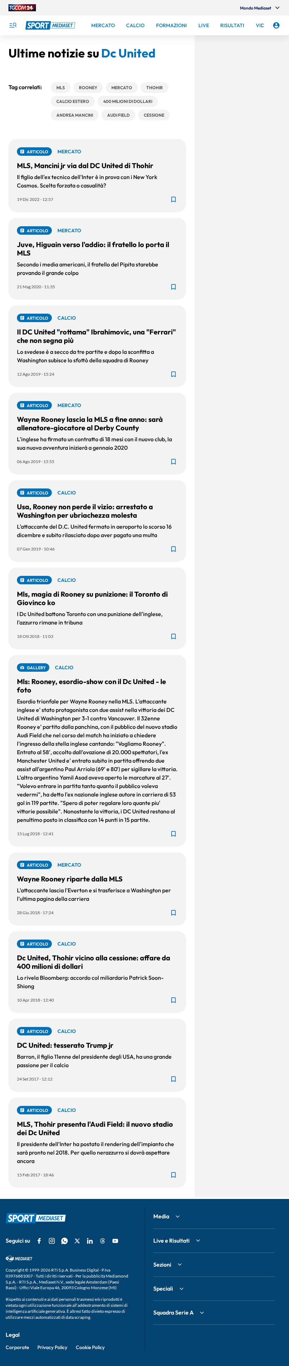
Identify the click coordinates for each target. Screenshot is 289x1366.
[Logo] (51, 25)
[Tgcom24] (22, 7)
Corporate (17, 1347)
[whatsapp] (64, 1240)
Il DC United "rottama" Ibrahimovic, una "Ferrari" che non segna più (96, 336)
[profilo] (276, 25)
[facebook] (39, 1240)
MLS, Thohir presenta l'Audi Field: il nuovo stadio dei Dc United (95, 1128)
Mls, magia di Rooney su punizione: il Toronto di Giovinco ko (92, 598)
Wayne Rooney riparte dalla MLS (70, 878)
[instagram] (51, 1240)
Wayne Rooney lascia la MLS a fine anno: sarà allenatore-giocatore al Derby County (90, 423)
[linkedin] (89, 1240)
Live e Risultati (171, 1240)
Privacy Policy (52, 1347)
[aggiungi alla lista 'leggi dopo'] (173, 199)
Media (161, 1216)
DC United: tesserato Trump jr (65, 1045)
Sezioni (162, 1264)
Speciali (163, 1288)
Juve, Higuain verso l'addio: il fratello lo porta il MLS (93, 248)
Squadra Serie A (173, 1312)
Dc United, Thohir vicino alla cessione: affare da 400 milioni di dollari (93, 962)
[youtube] (115, 1240)
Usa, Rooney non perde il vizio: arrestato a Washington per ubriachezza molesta (85, 510)
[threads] (102, 1240)
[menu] (12, 25)
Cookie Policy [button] (90, 1347)
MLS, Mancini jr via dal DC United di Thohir (85, 165)
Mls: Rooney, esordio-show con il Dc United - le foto (91, 685)
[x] (77, 1240)
